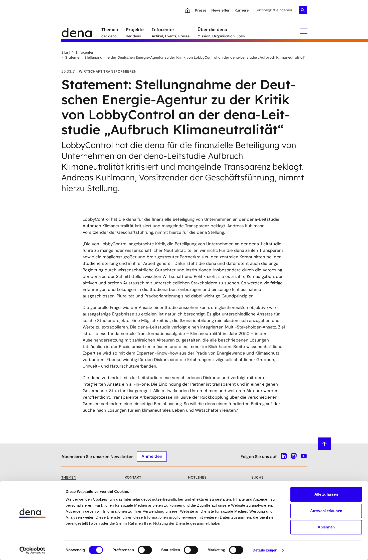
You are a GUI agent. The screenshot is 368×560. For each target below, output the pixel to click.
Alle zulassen (326, 494)
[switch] (145, 550)
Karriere (242, 10)
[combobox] (280, 10)
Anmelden (151, 456)
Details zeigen (265, 550)
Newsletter (220, 10)
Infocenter (85, 52)
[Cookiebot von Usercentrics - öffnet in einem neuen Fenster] (32, 550)
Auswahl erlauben (326, 511)
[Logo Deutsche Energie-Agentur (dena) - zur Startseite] (81, 31)
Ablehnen (326, 527)
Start (65, 52)
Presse (200, 10)
